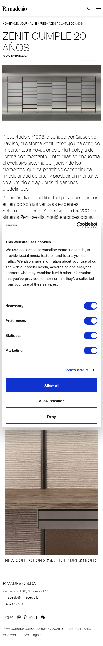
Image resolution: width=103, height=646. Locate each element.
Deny (51, 417)
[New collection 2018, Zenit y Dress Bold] (51, 496)
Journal (26, 23)
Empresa (41, 23)
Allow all (51, 385)
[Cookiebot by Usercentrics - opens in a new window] (76, 225)
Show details (77, 370)
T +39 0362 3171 (14, 604)
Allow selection (51, 401)
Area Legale (32, 635)
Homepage (10, 23)
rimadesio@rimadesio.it (20, 597)
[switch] (90, 321)
